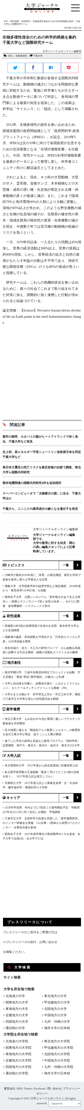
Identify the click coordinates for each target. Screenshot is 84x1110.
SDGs (10, 55)
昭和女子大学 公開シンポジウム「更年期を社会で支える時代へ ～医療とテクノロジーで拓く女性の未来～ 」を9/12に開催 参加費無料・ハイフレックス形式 (41, 601)
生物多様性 (21, 55)
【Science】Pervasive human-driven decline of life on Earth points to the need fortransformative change (42, 317)
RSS (19, 1088)
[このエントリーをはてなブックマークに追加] (52, 68)
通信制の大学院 (17, 1073)
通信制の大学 (15, 1028)
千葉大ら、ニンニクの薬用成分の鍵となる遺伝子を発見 (40, 508)
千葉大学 (38, 55)
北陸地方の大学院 (57, 1054)
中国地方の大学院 (57, 1060)
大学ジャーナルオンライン (47, 1098)
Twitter (28, 1088)
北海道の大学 (15, 996)
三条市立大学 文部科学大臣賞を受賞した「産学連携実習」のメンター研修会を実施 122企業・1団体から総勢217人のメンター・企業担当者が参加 (41, 823)
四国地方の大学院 (18, 1067)
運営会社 (9, 1088)
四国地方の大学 (17, 1021)
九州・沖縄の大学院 (58, 1067)
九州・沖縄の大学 (57, 1021)
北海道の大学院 (17, 1041)
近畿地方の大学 (17, 1015)
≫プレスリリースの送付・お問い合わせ (30, 942)
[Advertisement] (42, 371)
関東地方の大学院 (18, 1047)
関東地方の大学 (17, 1002)
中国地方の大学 (55, 1015)
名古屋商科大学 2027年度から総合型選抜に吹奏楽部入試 (41, 765)
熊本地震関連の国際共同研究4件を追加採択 (32, 483)
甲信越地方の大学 (57, 1002)
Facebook (39, 1088)
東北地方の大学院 (57, 1041)
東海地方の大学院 (18, 1054)
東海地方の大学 (17, 1008)
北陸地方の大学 (55, 1008)
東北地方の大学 (55, 996)
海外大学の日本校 (57, 1028)
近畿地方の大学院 (18, 1060)
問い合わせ (54, 1088)
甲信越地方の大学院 (58, 1047)
